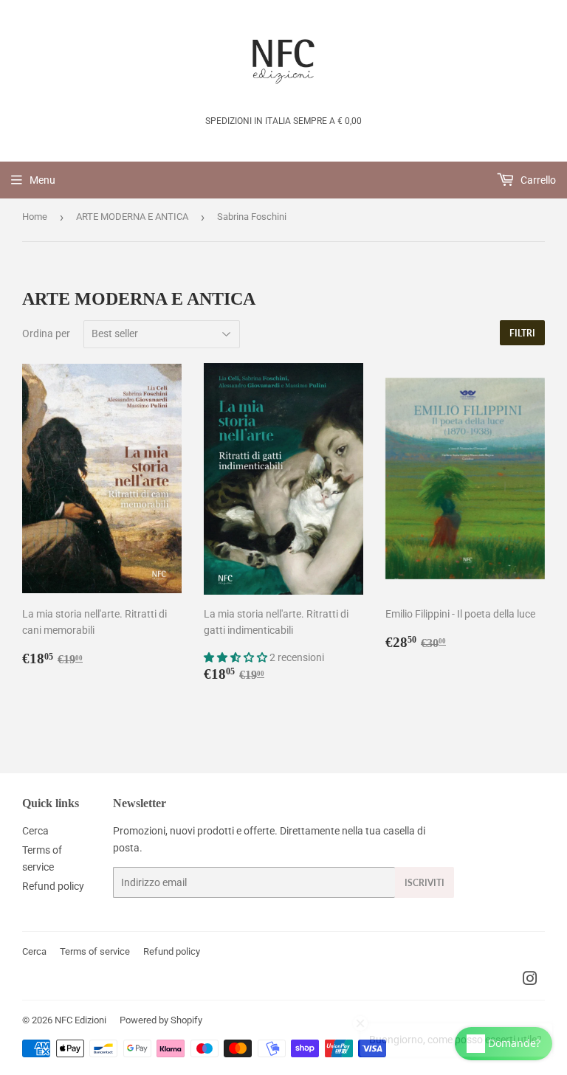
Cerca (35, 831)
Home (34, 216)
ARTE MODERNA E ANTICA (132, 216)
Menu (42, 180)
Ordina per (46, 333)
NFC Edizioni (80, 1020)
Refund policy (53, 886)
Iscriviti (424, 882)
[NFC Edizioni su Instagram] (530, 980)
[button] (236, 657)
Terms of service (95, 951)
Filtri (522, 333)
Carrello (537, 180)
